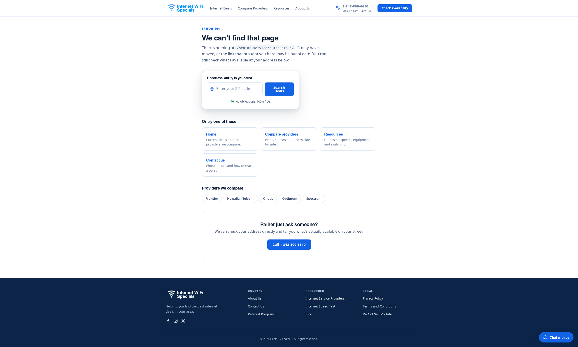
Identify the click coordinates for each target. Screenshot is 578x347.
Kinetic (268, 198)
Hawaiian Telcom (240, 198)
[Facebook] (168, 321)
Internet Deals (221, 8)
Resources (281, 8)
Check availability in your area (229, 77)
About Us (302, 8)
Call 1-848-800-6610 (289, 244)
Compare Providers (253, 8)
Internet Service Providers (325, 298)
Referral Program (261, 314)
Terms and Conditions (379, 306)
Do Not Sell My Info (377, 314)
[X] (183, 321)
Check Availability (395, 8)
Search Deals (279, 89)
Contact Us (256, 306)
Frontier (211, 198)
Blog (308, 314)
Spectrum (314, 198)
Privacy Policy (373, 298)
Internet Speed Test (320, 306)
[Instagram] (175, 321)
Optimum (289, 198)
